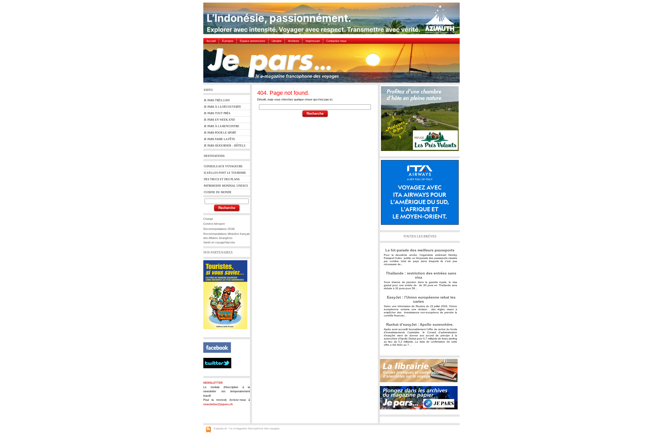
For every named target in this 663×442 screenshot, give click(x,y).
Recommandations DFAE (219, 228)
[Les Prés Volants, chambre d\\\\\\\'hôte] (421, 120)
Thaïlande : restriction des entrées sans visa (421, 275)
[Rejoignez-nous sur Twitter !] (219, 372)
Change (208, 218)
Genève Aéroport (214, 223)
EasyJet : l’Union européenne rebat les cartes (421, 299)
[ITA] (421, 194)
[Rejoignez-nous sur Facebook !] (219, 355)
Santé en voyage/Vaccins (219, 242)
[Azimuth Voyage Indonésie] (332, 20)
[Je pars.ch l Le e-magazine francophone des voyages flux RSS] (208, 430)
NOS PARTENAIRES (218, 252)
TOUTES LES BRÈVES (419, 236)
